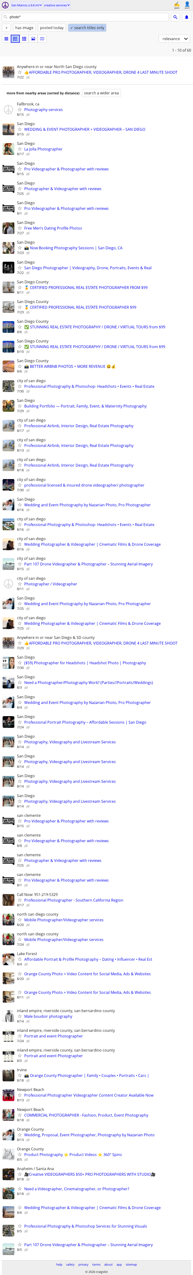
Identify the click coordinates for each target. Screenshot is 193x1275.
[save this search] (186, 17)
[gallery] (33, 39)
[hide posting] (28, 77)
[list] (6, 39)
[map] (42, 39)
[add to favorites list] (20, 72)
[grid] (24, 39)
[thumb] (15, 39)
